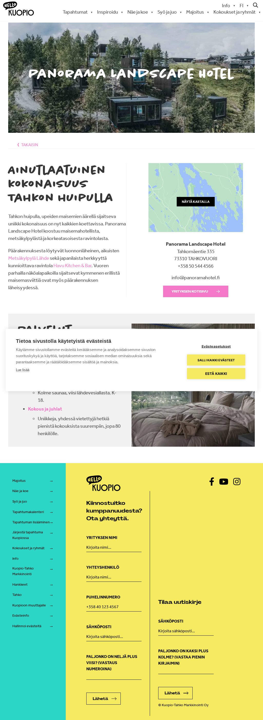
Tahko (17, 595)
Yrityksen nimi (101, 537)
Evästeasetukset (216, 346)
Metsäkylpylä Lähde (29, 258)
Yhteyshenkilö (102, 567)
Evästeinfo (20, 615)
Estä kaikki (216, 374)
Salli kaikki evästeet (216, 360)
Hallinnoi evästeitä (26, 626)
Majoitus (19, 480)
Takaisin (29, 144)
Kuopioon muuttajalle (29, 605)
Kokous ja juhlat (45, 409)
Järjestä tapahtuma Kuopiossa (27, 535)
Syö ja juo (19, 501)
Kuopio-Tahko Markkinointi (23, 571)
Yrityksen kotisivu (190, 291)
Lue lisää (22, 370)
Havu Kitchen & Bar (72, 265)
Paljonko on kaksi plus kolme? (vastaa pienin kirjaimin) (183, 657)
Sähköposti (98, 626)
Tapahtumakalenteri (28, 512)
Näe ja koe (20, 491)
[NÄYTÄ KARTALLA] (195, 236)
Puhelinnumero (103, 597)
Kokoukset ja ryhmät (28, 548)
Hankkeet (19, 584)
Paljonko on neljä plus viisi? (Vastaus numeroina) (111, 662)
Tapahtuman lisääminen (31, 522)
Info (226, 5)
